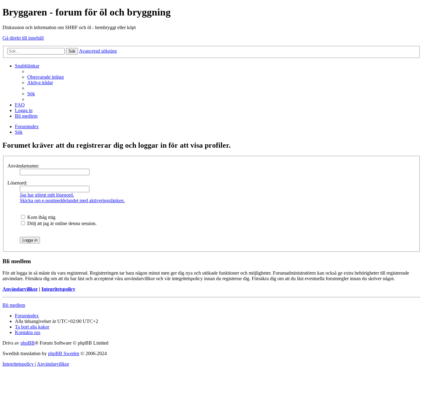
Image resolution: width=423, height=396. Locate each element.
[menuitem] (45, 77)
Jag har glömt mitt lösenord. (47, 195)
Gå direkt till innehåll (23, 38)
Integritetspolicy (58, 289)
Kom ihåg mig (40, 217)
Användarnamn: (23, 165)
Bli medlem (13, 305)
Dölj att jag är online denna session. (61, 223)
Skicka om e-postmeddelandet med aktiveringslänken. (72, 200)
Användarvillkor (20, 289)
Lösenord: (17, 182)
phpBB (27, 343)
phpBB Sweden (63, 353)
